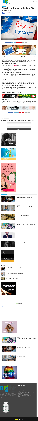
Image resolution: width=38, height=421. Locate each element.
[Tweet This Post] (13, 42)
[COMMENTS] (30, 42)
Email (7, 125)
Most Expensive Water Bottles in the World (24, 390)
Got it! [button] (17, 419)
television (15, 65)
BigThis (7, 12)
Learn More (21, 419)
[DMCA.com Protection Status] (19, 304)
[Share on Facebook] (8, 42)
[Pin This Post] (19, 42)
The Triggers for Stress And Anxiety (23, 391)
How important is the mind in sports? (23, 394)
